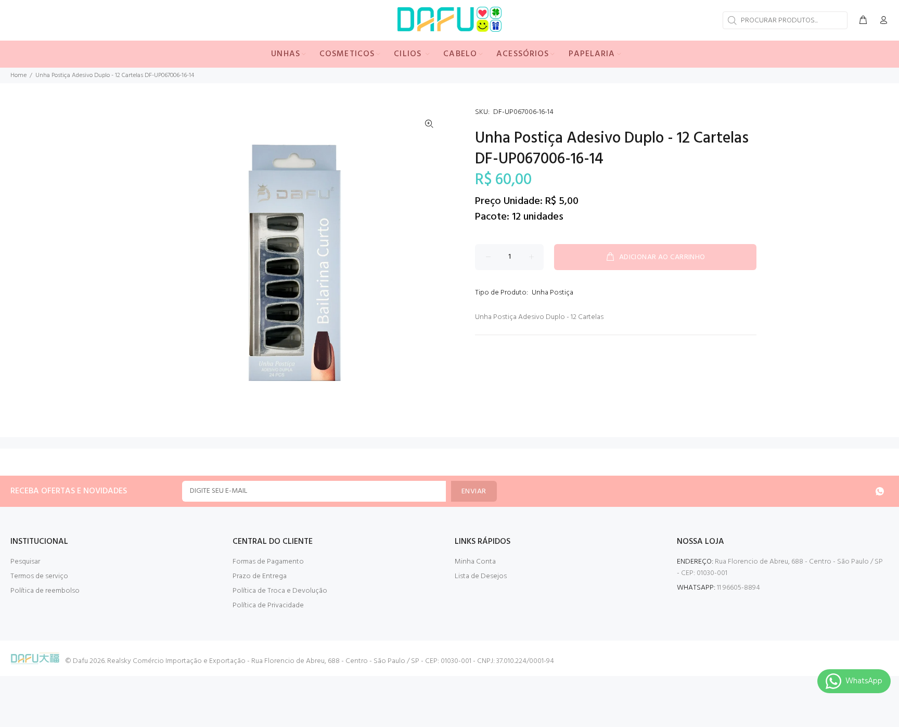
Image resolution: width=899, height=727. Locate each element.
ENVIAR (473, 492)
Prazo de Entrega (260, 576)
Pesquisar (25, 562)
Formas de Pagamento (268, 562)
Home (18, 75)
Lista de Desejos (481, 576)
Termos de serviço (39, 576)
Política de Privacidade (268, 605)
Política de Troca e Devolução (280, 591)
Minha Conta (475, 562)
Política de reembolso (45, 591)
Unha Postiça (552, 293)
